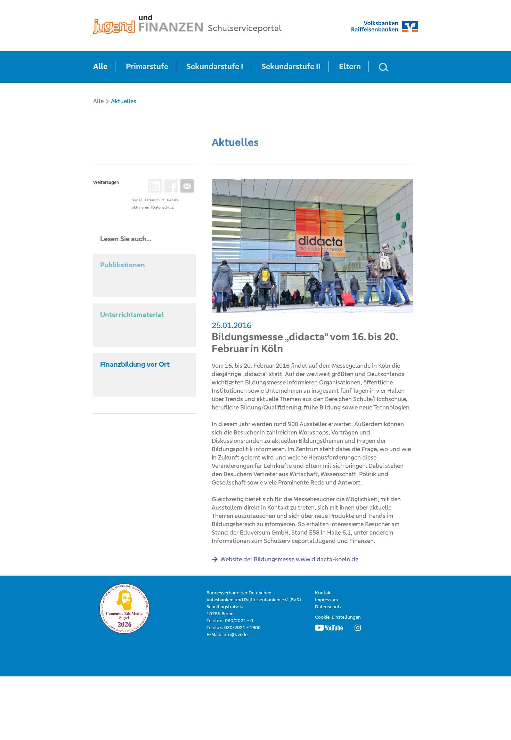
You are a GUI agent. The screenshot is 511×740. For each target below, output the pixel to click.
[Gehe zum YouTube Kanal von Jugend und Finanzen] (329, 627)
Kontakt (323, 593)
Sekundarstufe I (214, 67)
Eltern (350, 67)
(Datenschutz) (163, 207)
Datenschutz (328, 607)
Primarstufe (147, 67)
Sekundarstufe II (291, 67)
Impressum (326, 600)
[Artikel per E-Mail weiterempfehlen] (186, 186)
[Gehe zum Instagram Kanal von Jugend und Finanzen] (358, 627)
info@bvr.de (235, 634)
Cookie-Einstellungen (338, 617)
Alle (100, 67)
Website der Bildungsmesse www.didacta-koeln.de (289, 559)
